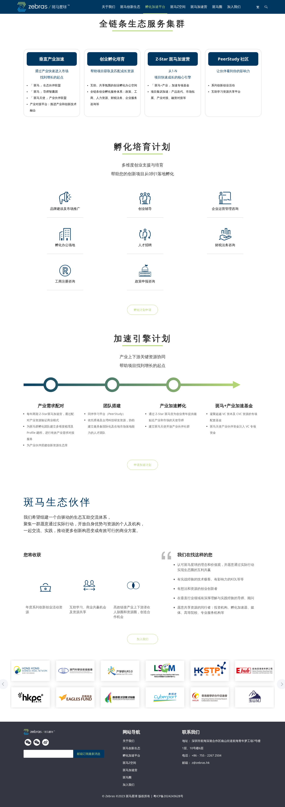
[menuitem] (108, 7)
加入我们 (234, 6)
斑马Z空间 (177, 6)
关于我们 (108, 6)
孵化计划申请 (142, 310)
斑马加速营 (198, 6)
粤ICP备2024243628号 (168, 796)
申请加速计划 (142, 465)
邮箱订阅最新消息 (88, 754)
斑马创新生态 (130, 6)
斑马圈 (217, 6)
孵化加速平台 (155, 6)
